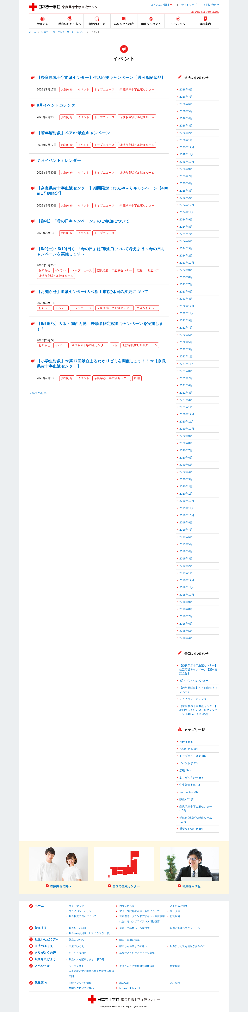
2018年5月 (186, 630)
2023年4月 (186, 298)
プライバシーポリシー (81, 911)
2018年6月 (186, 623)
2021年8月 (186, 371)
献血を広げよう (45, 959)
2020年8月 (186, 443)
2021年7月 (186, 378)
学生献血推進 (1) (189, 784)
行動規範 (175, 916)
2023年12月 (186, 262)
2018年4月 (186, 638)
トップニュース (104, 89)
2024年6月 (186, 241)
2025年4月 (186, 183)
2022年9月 (186, 320)
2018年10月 (186, 594)
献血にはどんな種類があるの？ (187, 946)
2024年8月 (186, 226)
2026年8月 (186, 89)
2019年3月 (186, 558)
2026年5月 (186, 111)
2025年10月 (186, 161)
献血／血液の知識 (129, 939)
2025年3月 (186, 190)
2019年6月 (186, 537)
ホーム (32, 32)
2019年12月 (186, 500)
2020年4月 (186, 472)
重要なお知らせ (147, 308)
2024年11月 (186, 212)
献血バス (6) (187, 799)
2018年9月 (186, 602)
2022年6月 (186, 335)
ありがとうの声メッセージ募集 (137, 952)
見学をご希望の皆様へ (81, 988)
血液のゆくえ (44, 945)
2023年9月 (186, 269)
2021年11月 (186, 363)
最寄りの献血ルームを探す (134, 928)
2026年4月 (186, 118)
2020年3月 (186, 479)
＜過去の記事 (37, 393)
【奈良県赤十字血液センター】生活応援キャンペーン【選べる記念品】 (101, 77)
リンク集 (175, 911)
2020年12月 (186, 414)
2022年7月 (186, 327)
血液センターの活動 (80, 982)
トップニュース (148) (192, 756)
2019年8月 (186, 522)
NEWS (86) (186, 741)
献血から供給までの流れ (133, 946)
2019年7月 (186, 529)
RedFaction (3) (188, 792)
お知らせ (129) (188, 748)
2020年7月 (186, 450)
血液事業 (175, 966)
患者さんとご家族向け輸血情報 (137, 966)
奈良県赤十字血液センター (137, 89)
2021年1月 (186, 407)
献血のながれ (76, 939)
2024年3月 (186, 248)
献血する (41, 927)
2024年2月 (186, 255)
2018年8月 (186, 609)
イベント (83, 89)
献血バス (153, 270)
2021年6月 (186, 385)
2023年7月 (186, 284)
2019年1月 (186, 573)
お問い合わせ (211, 4)
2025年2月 (186, 197)
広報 (140, 270)
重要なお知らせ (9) (191, 828)
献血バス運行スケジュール (185, 928)
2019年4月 (186, 551)
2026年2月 (186, 133)
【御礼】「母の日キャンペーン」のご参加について (83, 221)
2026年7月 (186, 96)
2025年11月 (186, 154)
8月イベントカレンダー (58, 105)
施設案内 (41, 982)
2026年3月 (186, 125)
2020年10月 (186, 428)
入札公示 (175, 982)
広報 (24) (185, 770)
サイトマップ (188, 4)
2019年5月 (186, 544)
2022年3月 (186, 349)
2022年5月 (186, 342)
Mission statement (129, 988)
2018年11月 (186, 587)
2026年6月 (186, 104)
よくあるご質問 (160, 4)
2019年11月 (186, 508)
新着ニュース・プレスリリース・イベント (63, 32)
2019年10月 (186, 515)
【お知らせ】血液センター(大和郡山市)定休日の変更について (92, 291)
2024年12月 (186, 205)
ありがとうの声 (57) (191, 777)
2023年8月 (186, 277)
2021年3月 (186, 399)
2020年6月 (186, 457)
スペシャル (42, 965)
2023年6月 (186, 291)
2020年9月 (186, 436)
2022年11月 (186, 313)
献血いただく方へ (47, 939)
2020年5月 (186, 464)
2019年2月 (186, 566)
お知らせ (67, 89)
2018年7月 (186, 616)
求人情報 (124, 982)
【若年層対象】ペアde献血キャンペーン (73, 133)
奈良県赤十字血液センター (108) (195, 808)
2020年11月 (186, 421)
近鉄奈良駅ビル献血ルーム (137, 117)
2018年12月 (186, 580)
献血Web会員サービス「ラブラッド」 (90, 933)
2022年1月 (186, 356)
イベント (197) (188, 763)
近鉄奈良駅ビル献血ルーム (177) (195, 819)
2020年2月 (186, 486)
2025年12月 (186, 147)
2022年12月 (186, 306)
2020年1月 (186, 493)
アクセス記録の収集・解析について (139, 911)
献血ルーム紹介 (77, 928)
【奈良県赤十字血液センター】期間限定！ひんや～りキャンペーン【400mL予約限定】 (198, 710)
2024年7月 (186, 233)
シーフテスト (76, 966)
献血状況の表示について (82, 916)
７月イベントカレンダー (59, 160)
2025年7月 (186, 176)
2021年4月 (186, 392)
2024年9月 (186, 219)
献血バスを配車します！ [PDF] (86, 959)
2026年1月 (186, 140)
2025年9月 (186, 169)
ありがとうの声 (45, 952)
